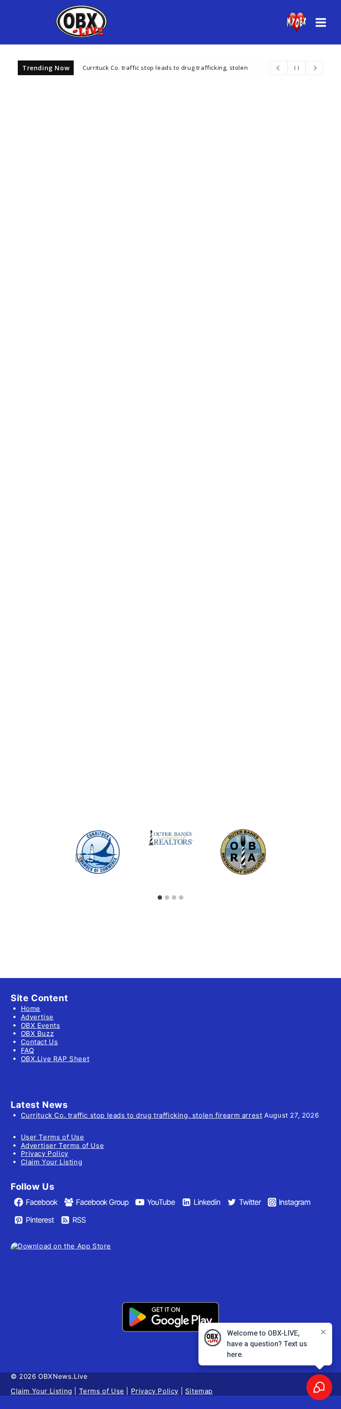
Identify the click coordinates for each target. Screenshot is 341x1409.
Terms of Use (101, 1391)
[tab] (160, 897)
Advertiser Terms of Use (62, 1145)
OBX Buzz (37, 1033)
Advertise (37, 1017)
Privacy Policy (44, 1153)
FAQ (27, 1050)
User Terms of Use (52, 1137)
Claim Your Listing (52, 1162)
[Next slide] (261, 857)
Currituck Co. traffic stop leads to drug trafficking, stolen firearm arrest (141, 1115)
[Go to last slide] (79, 857)
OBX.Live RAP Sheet (55, 1059)
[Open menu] (320, 22)
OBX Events (40, 1025)
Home (30, 1008)
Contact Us (39, 1042)
